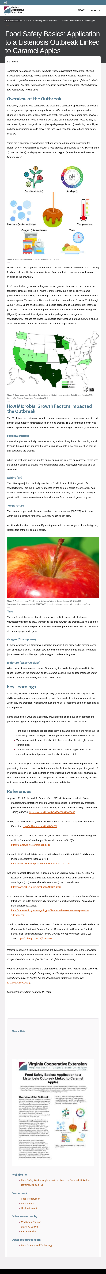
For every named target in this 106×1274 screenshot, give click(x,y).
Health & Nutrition (30, 1208)
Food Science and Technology (36, 1245)
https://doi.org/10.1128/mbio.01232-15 (30, 845)
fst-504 (29, 21)
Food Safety (27, 1203)
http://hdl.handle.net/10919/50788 (40, 826)
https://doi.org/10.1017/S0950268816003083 (52, 812)
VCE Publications (11, 21)
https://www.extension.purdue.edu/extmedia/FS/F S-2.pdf (40, 863)
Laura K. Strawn (29, 1226)
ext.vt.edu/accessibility (18, 982)
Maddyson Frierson (31, 1222)
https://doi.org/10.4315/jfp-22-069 (35, 938)
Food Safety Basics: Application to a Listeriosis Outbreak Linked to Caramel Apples (64, 21)
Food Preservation (30, 1199)
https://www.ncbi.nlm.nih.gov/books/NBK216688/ (36, 887)
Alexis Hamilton (29, 1231)
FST (22, 21)
